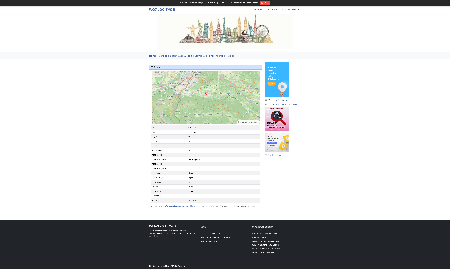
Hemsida (258, 9)
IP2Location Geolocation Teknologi (266, 234)
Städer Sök (271, 9)
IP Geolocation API (259, 237)
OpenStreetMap (245, 122)
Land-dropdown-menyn (210, 241)
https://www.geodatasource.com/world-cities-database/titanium (186, 206)
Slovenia (200, 55)
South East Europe (181, 55)
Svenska (294, 9)
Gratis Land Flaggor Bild (210, 234)
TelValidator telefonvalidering (264, 253)
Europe (163, 55)
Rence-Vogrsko (216, 55)
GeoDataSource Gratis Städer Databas (215, 237)
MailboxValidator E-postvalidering (265, 245)
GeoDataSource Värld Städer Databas (266, 249)
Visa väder (192, 200)
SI (189, 141)
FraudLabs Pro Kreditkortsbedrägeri (266, 241)
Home (152, 55)
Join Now (265, 3)
